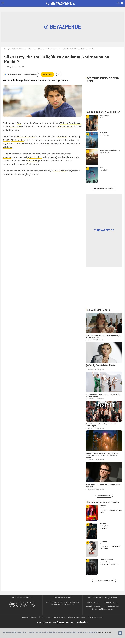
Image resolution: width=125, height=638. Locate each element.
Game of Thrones (106, 560)
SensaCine (90, 606)
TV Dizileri (15, 49)
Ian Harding (33, 161)
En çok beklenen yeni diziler (104, 188)
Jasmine (103, 506)
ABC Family (16, 126)
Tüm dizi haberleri (104, 495)
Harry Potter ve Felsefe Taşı (110, 150)
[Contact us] (33, 604)
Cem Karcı (62, 137)
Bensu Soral (15, 143)
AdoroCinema (109, 606)
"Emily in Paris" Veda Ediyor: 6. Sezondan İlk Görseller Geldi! (103, 395)
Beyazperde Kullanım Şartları (55, 617)
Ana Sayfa (7, 49)
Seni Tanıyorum (106, 115)
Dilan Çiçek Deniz (48, 143)
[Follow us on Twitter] (26, 604)
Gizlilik (89, 617)
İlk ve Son (103, 542)
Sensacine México (99, 609)
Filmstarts (108, 603)
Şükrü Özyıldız (34, 157)
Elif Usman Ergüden (25, 137)
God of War (104, 133)
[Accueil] (60, 3)
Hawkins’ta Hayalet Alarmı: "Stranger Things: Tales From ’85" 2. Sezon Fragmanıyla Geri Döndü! (103, 455)
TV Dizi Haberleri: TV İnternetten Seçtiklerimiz (42, 49)
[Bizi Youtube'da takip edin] (12, 604)
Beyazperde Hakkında (29, 617)
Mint (101, 168)
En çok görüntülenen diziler (104, 580)
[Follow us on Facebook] (19, 604)
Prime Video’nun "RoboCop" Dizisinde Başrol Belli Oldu (103, 486)
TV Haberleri (23, 49)
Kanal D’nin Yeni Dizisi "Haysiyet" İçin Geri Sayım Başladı (102, 425)
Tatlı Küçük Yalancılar (70, 123)
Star (19, 123)
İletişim (41, 617)
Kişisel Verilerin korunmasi (76, 617)
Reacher (103, 524)
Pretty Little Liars (65, 126)
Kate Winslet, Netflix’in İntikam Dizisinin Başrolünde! (101, 366)
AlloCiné (90, 603)
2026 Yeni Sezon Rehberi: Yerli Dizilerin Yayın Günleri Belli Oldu (103, 336)
